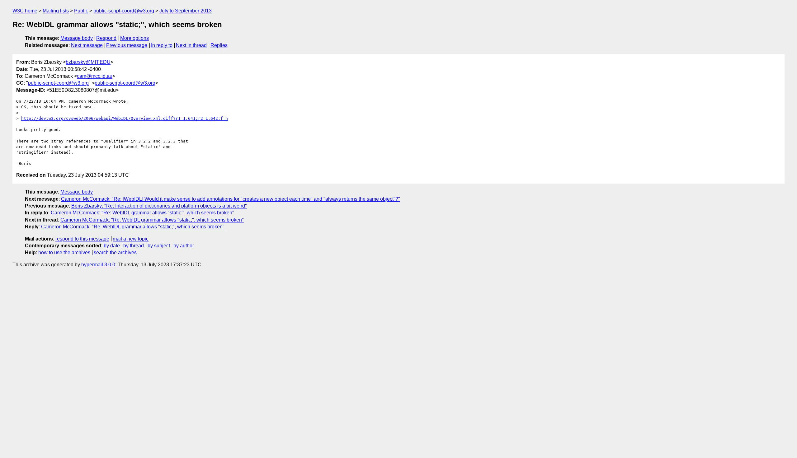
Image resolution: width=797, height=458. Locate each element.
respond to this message (82, 238)
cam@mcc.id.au (94, 76)
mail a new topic (131, 238)
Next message (87, 45)
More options (134, 38)
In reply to (161, 45)
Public (81, 10)
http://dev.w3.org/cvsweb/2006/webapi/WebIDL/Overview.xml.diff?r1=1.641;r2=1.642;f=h (124, 118)
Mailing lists (56, 10)
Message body (76, 38)
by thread (133, 245)
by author (183, 245)
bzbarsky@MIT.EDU (88, 62)
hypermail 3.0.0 (98, 264)
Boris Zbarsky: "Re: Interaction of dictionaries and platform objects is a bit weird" (159, 205)
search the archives (115, 252)
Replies (219, 45)
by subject (159, 245)
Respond (106, 38)
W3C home (24, 10)
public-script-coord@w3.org (123, 10)
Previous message (126, 45)
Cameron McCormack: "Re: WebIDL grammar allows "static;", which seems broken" (142, 212)
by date (112, 245)
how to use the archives (64, 252)
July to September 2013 (185, 10)
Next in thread (191, 45)
